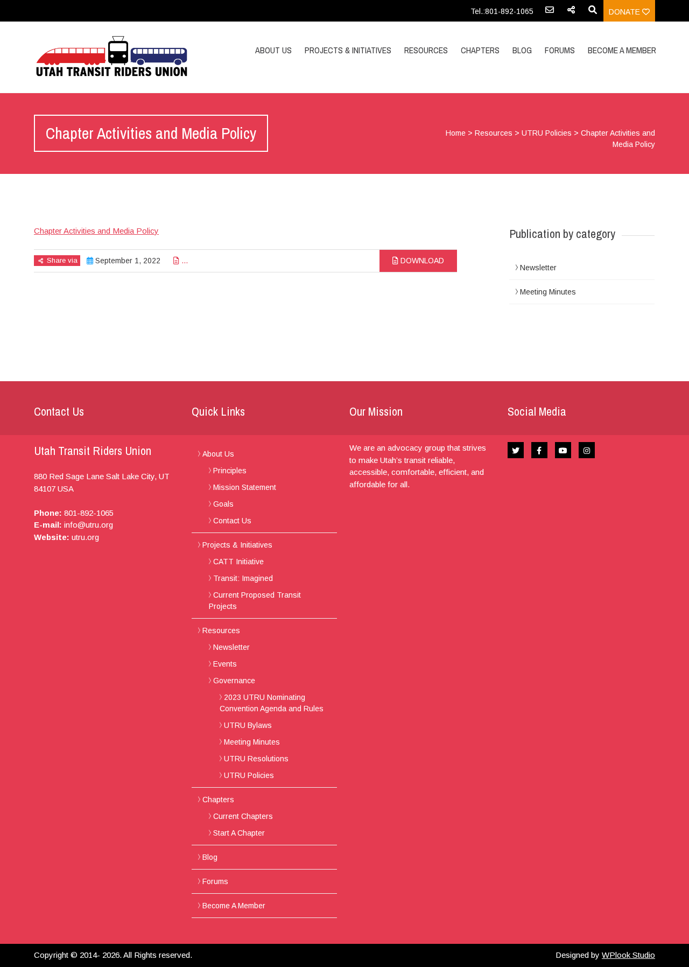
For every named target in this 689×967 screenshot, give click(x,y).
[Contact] (549, 13)
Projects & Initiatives (348, 50)
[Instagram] (587, 450)
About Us (273, 50)
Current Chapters (243, 816)
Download (421, 260)
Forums (560, 50)
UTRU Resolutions (256, 758)
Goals (223, 504)
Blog (522, 50)
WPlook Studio (628, 954)
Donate (625, 12)
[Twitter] (516, 450)
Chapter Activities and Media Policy (96, 230)
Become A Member (622, 50)
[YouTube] (563, 450)
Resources (426, 50)
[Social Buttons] (571, 13)
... (183, 260)
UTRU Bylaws (248, 725)
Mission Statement (244, 487)
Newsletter (538, 267)
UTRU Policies (547, 133)
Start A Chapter (239, 833)
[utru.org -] (126, 57)
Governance (234, 680)
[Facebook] (539, 450)
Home (456, 133)
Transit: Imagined (243, 578)
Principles (230, 470)
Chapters (480, 50)
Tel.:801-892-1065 (501, 11)
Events (225, 664)
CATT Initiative (238, 561)
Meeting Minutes (548, 292)
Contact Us (232, 520)
